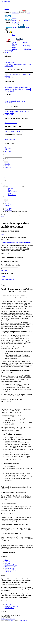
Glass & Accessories (17, 89)
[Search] (23, 186)
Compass (14, 74)
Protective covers (20, 101)
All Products (8, 208)
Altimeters (8, 74)
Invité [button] (2, 217)
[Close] (1, 183)
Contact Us (8, 167)
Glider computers (10, 101)
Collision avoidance (15, 64)
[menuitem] (7, 9)
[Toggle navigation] (5, 180)
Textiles (12, 113)
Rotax (28, 89)
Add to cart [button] (4, 270)
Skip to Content (5, 1)
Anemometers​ (9, 77)
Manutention (8, 103)
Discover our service (11, 123)
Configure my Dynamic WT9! (14, 131)
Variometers (20, 74)
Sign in (7, 165)
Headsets (20, 111)
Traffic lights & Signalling (12, 87)
